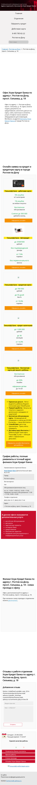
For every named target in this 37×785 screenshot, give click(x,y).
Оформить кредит (18, 24)
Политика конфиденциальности (13, 777)
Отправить (13, 724)
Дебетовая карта (19, 29)
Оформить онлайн (18, 220)
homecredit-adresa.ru (13, 781)
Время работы (10, 755)
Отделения (18, 18)
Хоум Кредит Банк (10, 471)
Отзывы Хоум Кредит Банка (15, 761)
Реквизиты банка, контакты (15, 751)
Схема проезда (11, 758)
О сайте (4, 775)
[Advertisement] (18, 71)
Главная (18, 13)
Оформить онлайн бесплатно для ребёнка (18, 444)
